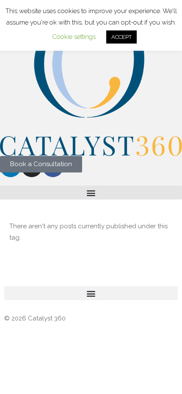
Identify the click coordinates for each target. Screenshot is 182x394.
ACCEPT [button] (121, 37)
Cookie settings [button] (74, 37)
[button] (91, 193)
